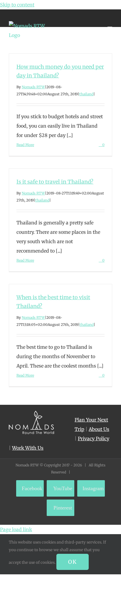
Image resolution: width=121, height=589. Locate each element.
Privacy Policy (93, 438)
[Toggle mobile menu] (109, 24)
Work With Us (27, 448)
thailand (86, 94)
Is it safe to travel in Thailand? (54, 181)
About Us (99, 429)
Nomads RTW (33, 87)
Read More (25, 145)
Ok (72, 561)
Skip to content (17, 5)
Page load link (16, 529)
